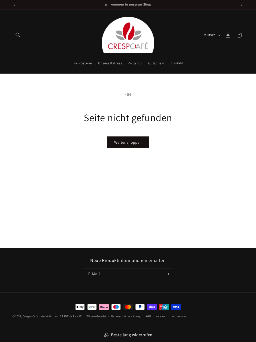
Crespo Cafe (30, 316)
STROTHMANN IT (71, 316)
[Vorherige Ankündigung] (14, 5)
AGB (148, 316)
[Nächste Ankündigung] (241, 5)
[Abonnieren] (167, 274)
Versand (161, 316)
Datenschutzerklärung (126, 316)
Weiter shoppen (128, 142)
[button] (18, 35)
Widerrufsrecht (96, 316)
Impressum (179, 316)
